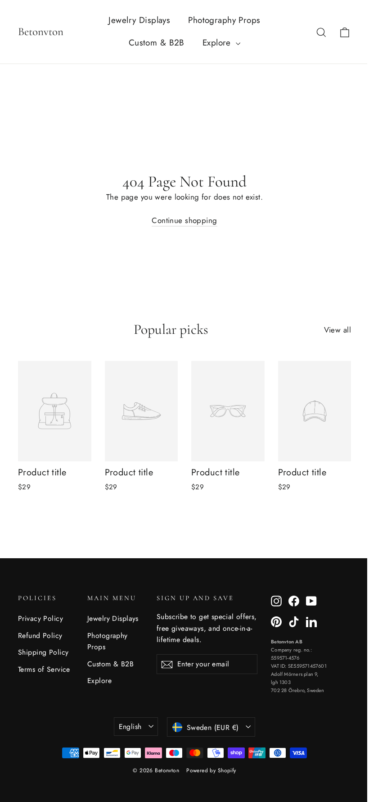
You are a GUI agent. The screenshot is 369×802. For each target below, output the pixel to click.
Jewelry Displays (139, 20)
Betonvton (40, 31)
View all (337, 329)
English (130, 726)
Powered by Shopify (211, 770)
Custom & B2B (156, 42)
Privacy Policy (40, 618)
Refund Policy (40, 635)
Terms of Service (44, 669)
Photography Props (224, 20)
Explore (218, 42)
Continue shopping (184, 220)
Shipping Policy (43, 652)
